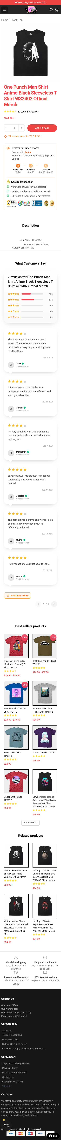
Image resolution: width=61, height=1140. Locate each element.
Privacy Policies (10, 1039)
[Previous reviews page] (38, 604)
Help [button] (55, 1136)
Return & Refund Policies (14, 1072)
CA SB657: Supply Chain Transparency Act (23, 1048)
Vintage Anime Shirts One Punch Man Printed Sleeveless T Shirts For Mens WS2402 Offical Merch (16, 927)
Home (4, 20)
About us (6, 1030)
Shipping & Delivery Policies (15, 1063)
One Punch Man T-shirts (36, 244)
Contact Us (8, 1077)
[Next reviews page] (54, 604)
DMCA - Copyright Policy (14, 1044)
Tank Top (17, 20)
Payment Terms (10, 1068)
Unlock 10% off (6, 1125)
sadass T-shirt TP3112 (44, 752)
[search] (51, 10)
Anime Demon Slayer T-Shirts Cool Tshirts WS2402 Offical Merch (15, 873)
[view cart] (56, 10)
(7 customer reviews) (28, 111)
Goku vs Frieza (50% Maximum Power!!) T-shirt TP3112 (14, 664)
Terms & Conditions (12, 1035)
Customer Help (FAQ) (13, 1081)
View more (30, 823)
